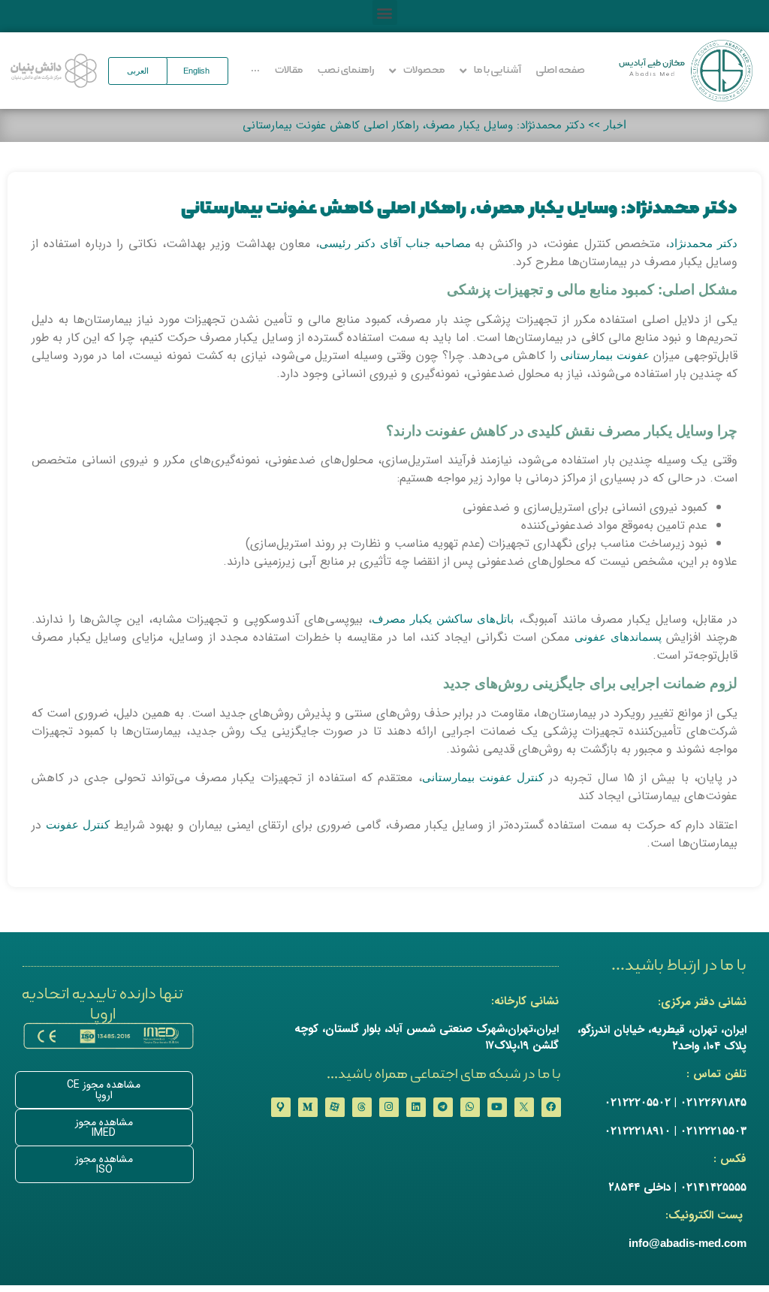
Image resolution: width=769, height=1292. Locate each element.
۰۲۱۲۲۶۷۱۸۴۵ (713, 1101)
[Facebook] (551, 1107)
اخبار (615, 124)
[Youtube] (497, 1107)
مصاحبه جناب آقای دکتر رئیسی (397, 243)
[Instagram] (389, 1107)
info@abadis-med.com (687, 1242)
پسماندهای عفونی (618, 636)
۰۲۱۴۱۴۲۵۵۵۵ (713, 1186)
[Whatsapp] (470, 1107)
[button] (384, 12)
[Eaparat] (335, 1107)
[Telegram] (443, 1107)
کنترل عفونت (78, 824)
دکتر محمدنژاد (703, 243)
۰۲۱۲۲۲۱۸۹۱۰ (638, 1130)
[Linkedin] (416, 1107)
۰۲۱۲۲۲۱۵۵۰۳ (713, 1130)
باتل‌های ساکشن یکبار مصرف (443, 618)
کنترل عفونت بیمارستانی (483, 777)
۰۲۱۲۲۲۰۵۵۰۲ (638, 1101)
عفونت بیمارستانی (605, 355)
